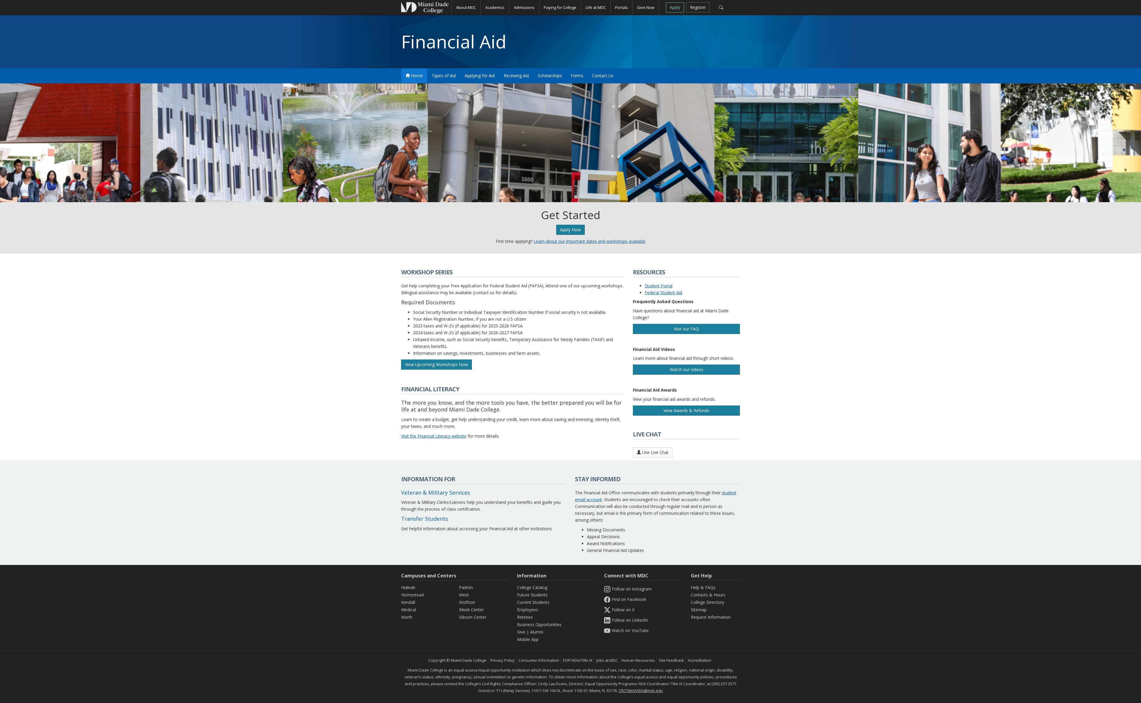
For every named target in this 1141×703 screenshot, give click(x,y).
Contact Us (603, 75)
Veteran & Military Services (435, 492)
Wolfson (467, 602)
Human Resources (638, 660)
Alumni (536, 632)
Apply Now (570, 229)
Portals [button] (621, 7)
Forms (577, 75)
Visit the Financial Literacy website (434, 436)
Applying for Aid (480, 75)
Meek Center (471, 609)
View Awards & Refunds (686, 410)
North (406, 617)
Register (698, 7)
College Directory (707, 602)
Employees (527, 609)
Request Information (711, 617)
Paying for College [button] (560, 7)
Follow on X (623, 609)
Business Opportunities (539, 624)
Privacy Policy (502, 660)
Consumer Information (539, 660)
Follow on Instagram (632, 589)
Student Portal (658, 286)
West (464, 595)
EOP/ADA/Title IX (577, 660)
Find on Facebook (629, 599)
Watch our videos (686, 369)
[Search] (721, 7)
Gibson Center (472, 617)
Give (521, 632)
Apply (675, 7)
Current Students (533, 602)
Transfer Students (424, 518)
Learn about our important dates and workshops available (589, 241)
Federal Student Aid (663, 292)
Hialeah (408, 587)
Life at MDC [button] (596, 7)
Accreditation (699, 660)
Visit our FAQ (686, 329)
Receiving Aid (516, 75)
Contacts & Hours (708, 595)
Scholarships (550, 75)
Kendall (408, 602)
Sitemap (699, 609)
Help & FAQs (703, 587)
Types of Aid (444, 75)
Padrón (466, 587)
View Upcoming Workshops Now (436, 364)
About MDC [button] (466, 7)
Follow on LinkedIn (630, 620)
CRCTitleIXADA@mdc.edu (641, 690)
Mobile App (528, 639)
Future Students (532, 595)
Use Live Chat (655, 452)
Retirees (525, 617)
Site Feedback (671, 660)
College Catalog (532, 587)
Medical (408, 609)
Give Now (645, 7)
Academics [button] (495, 7)
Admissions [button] (524, 7)
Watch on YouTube (630, 630)
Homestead (412, 595)
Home (416, 75)
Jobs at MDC (607, 660)
